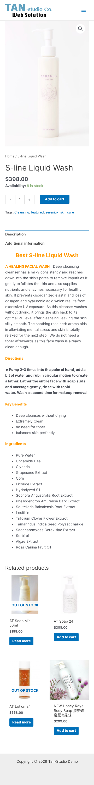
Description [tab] (15, 234)
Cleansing (21, 212)
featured (37, 212)
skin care (67, 212)
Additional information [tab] (25, 243)
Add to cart (54, 199)
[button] (80, 29)
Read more (21, 641)
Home (9, 156)
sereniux (52, 212)
